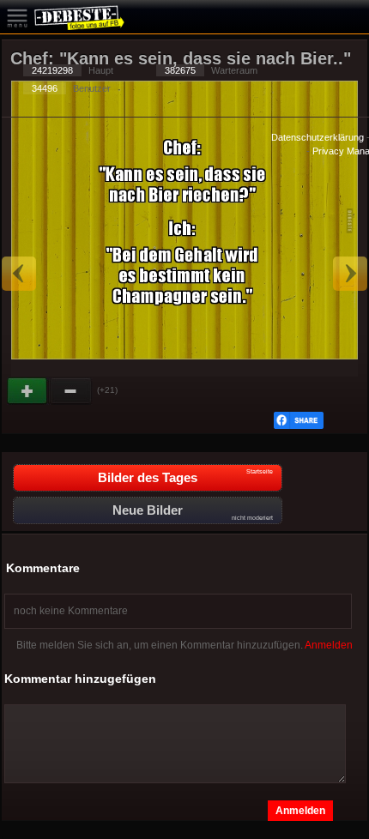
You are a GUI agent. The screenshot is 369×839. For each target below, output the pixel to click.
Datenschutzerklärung (317, 137)
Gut (28, 391)
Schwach (71, 391)
